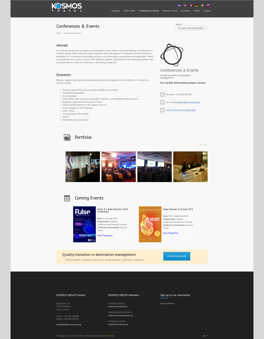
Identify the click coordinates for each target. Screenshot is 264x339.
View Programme (104, 235)
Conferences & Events (149, 11)
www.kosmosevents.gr (118, 324)
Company (115, 11)
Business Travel (170, 11)
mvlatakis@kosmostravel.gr (187, 102)
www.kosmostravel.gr (117, 306)
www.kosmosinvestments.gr (120, 315)
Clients (197, 11)
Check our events (176, 256)
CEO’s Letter (129, 11)
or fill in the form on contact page (181, 110)
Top (204, 336)
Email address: (167, 303)
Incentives (185, 11)
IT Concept (110, 336)
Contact (207, 11)
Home (58, 33)
